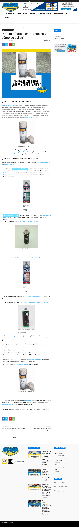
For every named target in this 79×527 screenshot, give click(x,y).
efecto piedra (32, 409)
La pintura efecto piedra (8, 105)
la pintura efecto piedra (43, 162)
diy (27, 409)
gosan (5, 40)
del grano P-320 (21, 170)
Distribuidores (58, 36)
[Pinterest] (10, 44)
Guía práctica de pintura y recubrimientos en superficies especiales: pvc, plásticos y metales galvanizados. (46, 490)
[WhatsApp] (13, 44)
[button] (73, 21)
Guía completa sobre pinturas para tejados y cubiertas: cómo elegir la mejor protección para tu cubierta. (46, 458)
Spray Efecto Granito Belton (23, 152)
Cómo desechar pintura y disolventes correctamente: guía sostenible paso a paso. (46, 474)
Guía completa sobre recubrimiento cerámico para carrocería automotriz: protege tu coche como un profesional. (46, 508)
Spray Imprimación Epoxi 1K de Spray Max (29, 257)
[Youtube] (76, 1)
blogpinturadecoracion (14, 409)
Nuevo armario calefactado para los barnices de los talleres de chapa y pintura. (13, 429)
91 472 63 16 (64, 487)
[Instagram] (72, 1)
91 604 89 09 (63, 483)
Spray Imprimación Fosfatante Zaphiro (30, 221)
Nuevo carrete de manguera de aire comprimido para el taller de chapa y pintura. (40, 429)
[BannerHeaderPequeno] (69, 6)
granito (38, 409)
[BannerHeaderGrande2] (40, 6)
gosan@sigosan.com (63, 491)
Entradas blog (11, 30)
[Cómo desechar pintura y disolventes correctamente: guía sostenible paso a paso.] (34, 472)
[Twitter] (74, 1)
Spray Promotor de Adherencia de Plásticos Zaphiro (33, 302)
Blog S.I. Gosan (8, 27)
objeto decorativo (46, 409)
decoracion (22, 409)
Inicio (3, 27)
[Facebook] (70, 1)
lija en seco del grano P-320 (35, 296)
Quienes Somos (59, 34)
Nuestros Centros (59, 38)
